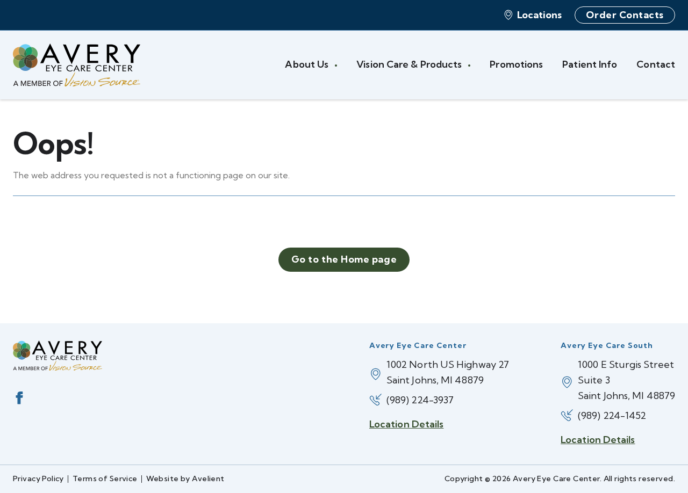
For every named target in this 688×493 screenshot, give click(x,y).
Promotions (516, 64)
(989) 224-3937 (420, 400)
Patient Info (589, 64)
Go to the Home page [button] (344, 259)
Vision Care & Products (410, 64)
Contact (655, 64)
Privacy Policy (38, 478)
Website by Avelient (185, 478)
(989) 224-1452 (612, 415)
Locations (539, 15)
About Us (308, 64)
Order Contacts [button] (625, 15)
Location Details (406, 424)
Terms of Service (105, 478)
